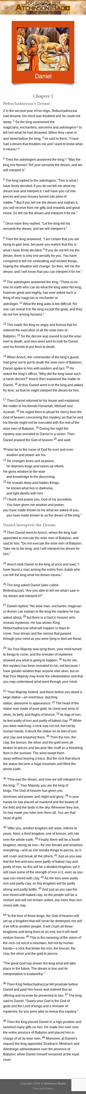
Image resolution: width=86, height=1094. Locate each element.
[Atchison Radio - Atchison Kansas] (43, 7)
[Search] (81, 7)
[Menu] (5, 7)
